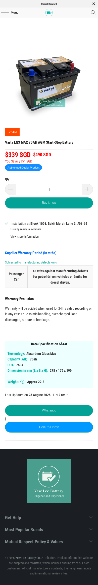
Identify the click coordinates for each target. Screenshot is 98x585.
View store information (25, 236)
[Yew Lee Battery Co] (49, 13)
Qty (7, 179)
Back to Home (49, 427)
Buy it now (49, 202)
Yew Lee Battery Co (27, 558)
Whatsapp (49, 410)
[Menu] (2, 13)
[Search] (93, 13)
